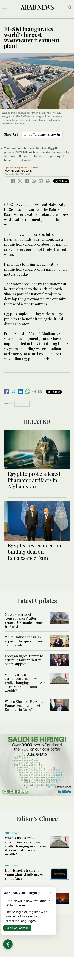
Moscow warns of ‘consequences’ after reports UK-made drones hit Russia (24, 620)
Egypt (22, 403)
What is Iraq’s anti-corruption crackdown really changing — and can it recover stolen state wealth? (25, 682)
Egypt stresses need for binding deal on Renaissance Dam (35, 551)
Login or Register (17, 927)
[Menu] (4, 7)
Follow (62, 181)
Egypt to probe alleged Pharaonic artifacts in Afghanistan (34, 480)
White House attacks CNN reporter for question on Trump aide (24, 641)
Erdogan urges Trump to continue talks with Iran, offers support (24, 660)
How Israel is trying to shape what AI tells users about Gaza (24, 874)
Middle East (12, 833)
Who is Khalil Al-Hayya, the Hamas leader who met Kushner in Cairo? (25, 705)
